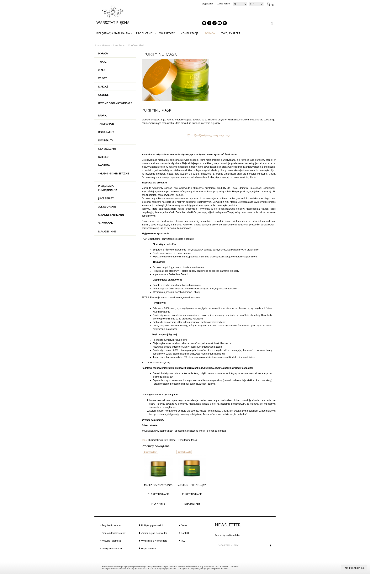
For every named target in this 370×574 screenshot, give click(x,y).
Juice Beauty (106, 198)
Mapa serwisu (148, 548)
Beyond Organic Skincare (115, 103)
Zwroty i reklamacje (112, 548)
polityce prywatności (166, 568)
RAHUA (102, 115)
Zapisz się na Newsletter (154, 533)
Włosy (102, 78)
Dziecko (103, 157)
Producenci (144, 33)
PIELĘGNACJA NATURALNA (113, 33)
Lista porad (119, 45)
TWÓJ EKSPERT (230, 33)
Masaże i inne (107, 231)
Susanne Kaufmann (111, 215)
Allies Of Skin (107, 206)
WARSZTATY (167, 33)
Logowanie (208, 3)
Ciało (101, 70)
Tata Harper (106, 123)
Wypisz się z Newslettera (154, 541)
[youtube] (219, 23)
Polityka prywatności (152, 525)
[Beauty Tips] (213, 23)
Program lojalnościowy (113, 533)
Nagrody (104, 165)
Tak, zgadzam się (354, 567)
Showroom (106, 223)
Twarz (102, 61)
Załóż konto (223, 3)
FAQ (183, 541)
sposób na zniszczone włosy (190, 430)
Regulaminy (106, 132)
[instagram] (224, 23)
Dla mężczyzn (107, 148)
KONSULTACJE (189, 33)
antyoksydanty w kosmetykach (157, 430)
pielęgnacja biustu (216, 430)
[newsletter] (203, 23)
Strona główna (102, 45)
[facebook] (208, 23)
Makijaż (103, 86)
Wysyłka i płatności (111, 541)
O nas (184, 525)
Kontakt (185, 533)
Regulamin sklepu (111, 525)
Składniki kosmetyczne (113, 173)
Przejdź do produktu (153, 420)
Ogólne (103, 95)
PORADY (210, 33)
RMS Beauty (105, 140)
